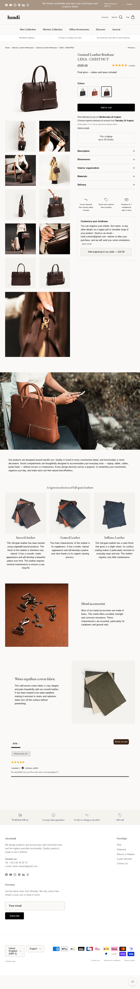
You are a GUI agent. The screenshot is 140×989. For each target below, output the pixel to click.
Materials (82, 173)
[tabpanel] (70, 770)
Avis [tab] (15, 741)
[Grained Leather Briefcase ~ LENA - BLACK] (83, 89)
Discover (100, 26)
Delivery (82, 182)
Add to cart (106, 105)
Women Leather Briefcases (23, 45)
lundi (13, 959)
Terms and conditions (112, 958)
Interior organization (88, 165)
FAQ (119, 842)
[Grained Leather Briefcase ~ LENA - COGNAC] (94, 89)
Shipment (121, 847)
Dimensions (84, 157)
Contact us (95, 958)
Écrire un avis (121, 739)
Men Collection (28, 26)
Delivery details (83, 125)
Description (84, 148)
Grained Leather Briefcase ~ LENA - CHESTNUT (55, 45)
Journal (116, 26)
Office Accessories (79, 26)
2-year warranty (124, 856)
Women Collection (52, 26)
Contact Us (122, 861)
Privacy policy (129, 958)
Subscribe (14, 913)
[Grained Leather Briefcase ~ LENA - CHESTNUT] (106, 89)
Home (7, 45)
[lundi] (13, 14)
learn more (87, 241)
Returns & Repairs (126, 851)
